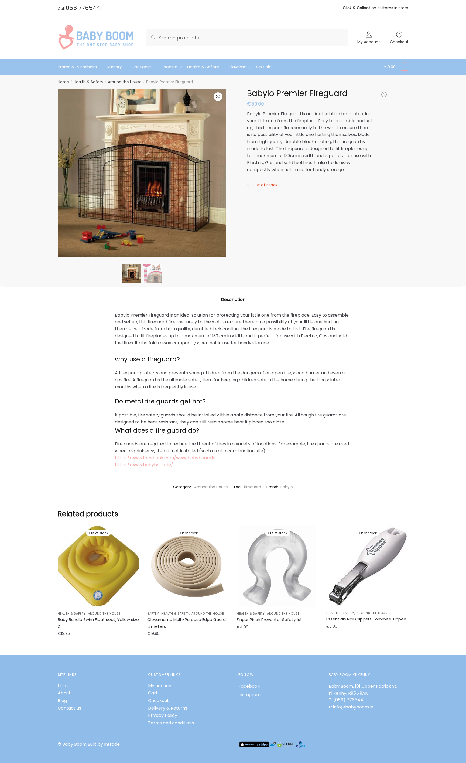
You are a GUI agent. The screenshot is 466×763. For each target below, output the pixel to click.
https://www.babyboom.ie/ (144, 465)
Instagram (249, 694)
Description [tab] (233, 299)
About (64, 693)
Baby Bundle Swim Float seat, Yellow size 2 (98, 623)
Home (63, 81)
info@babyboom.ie (353, 707)
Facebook (249, 686)
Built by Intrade (104, 744)
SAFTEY (153, 613)
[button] (218, 96)
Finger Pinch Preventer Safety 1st (269, 619)
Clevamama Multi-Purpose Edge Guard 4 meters (186, 623)
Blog (62, 700)
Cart (153, 693)
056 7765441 (84, 8)
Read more (98, 645)
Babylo (286, 487)
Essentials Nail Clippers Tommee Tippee (366, 619)
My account (160, 686)
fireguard (252, 487)
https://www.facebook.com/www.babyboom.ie (165, 458)
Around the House (125, 81)
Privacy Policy (162, 715)
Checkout (399, 41)
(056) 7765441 (349, 700)
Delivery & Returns (167, 708)
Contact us (69, 708)
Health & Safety (88, 81)
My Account (368, 41)
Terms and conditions (171, 723)
